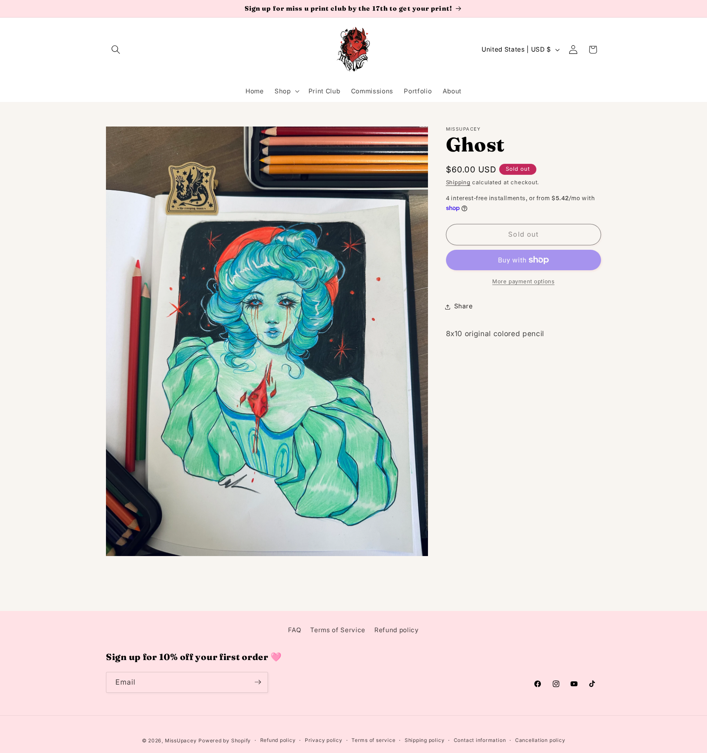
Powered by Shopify (224, 740)
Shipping (458, 182)
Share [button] (463, 306)
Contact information (480, 740)
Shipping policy (425, 740)
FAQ (294, 630)
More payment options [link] (523, 281)
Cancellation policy (540, 740)
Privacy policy (323, 740)
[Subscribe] (258, 682)
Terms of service (373, 740)
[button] (116, 49)
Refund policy (396, 630)
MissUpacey (181, 740)
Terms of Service (337, 630)
